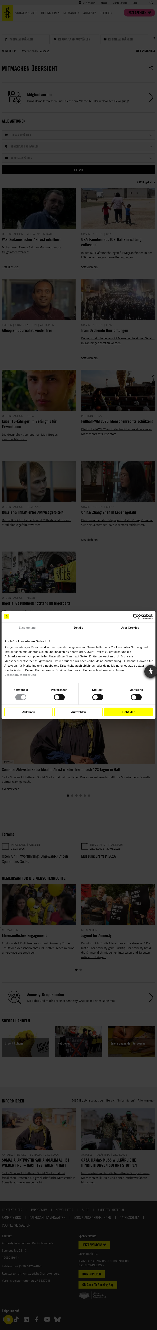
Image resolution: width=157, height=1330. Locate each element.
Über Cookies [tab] (130, 627)
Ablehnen (28, 711)
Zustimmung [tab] (27, 627)
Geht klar (128, 711)
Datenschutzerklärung (20, 674)
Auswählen (78, 711)
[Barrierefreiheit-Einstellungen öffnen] (150, 671)
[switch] (59, 697)
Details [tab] (78, 627)
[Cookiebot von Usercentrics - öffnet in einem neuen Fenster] (136, 616)
